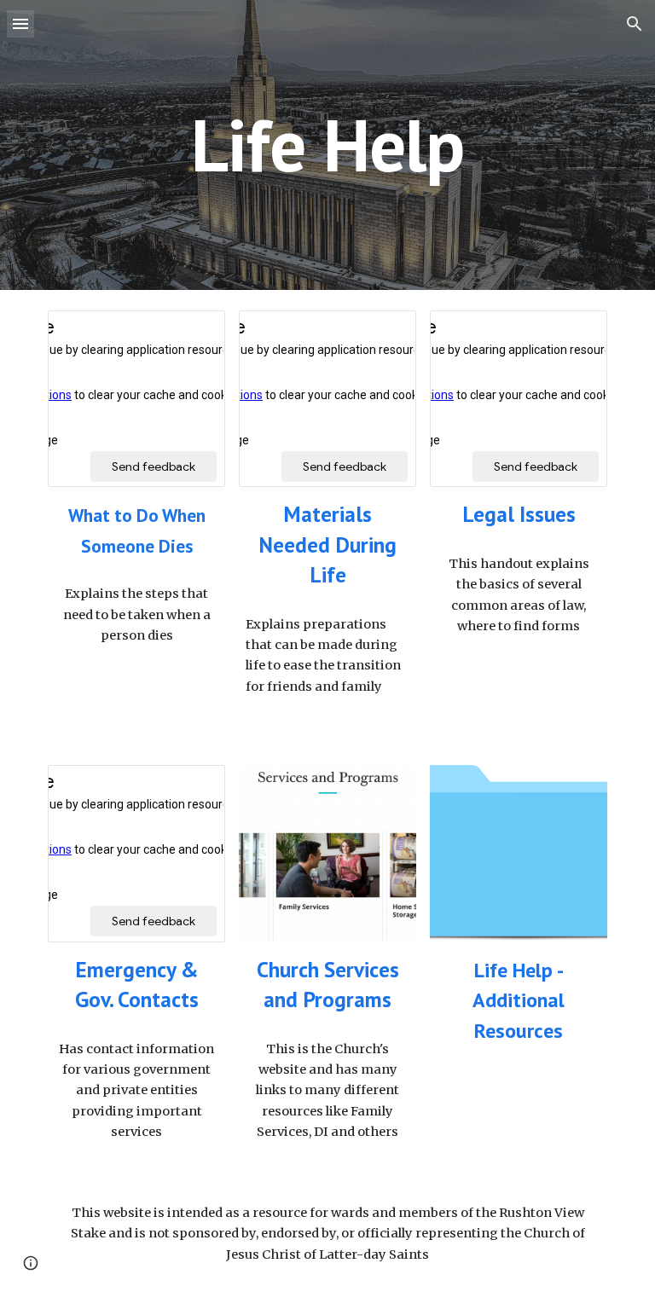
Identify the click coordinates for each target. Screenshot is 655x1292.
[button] (20, 23)
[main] (327, 144)
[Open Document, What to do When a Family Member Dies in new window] (193, 332)
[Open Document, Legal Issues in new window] (575, 332)
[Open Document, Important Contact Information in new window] (193, 787)
